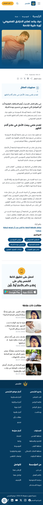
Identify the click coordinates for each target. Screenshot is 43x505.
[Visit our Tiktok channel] (9, 500)
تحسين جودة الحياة (17, 244)
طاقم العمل (37, 475)
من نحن (38, 470)
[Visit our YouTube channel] (17, 500)
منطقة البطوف (36, 456)
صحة (16, 16)
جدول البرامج (36, 407)
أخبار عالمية (17, 412)
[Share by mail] (22, 78)
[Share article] (32, 78)
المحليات (37, 430)
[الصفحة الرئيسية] (30, 3)
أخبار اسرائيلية (16, 402)
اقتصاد (18, 436)
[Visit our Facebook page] (29, 500)
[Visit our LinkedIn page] (13, 500)
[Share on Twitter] (25, 78)
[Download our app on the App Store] (29, 292)
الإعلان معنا (17, 470)
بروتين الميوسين (15, 239)
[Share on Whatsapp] (18, 78)
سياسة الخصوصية (35, 480)
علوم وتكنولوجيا (15, 451)
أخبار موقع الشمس (13, 391)
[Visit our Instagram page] (26, 500)
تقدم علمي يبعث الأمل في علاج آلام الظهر (21, 94)
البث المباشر (6, 3)
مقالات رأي (17, 417)
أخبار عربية (17, 407)
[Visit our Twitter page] (22, 500)
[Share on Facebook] (28, 78)
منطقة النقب (36, 446)
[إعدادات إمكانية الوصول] (4, 500)
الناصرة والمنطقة (35, 441)
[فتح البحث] (17, 3)
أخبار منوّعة (16, 430)
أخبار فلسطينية (16, 397)
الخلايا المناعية (34, 244)
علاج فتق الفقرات (33, 249)
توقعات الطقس (15, 456)
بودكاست (38, 412)
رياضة (19, 441)
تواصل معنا (17, 475)
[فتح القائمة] (39, 3)
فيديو (19, 422)
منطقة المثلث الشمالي (33, 451)
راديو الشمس (35, 391)
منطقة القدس (36, 436)
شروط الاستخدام (35, 485)
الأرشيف (18, 480)
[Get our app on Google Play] (13, 292)
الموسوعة (25, 16)
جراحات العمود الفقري (14, 249)
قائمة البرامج (36, 402)
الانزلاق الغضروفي (32, 239)
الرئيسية (37, 16)
